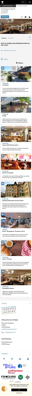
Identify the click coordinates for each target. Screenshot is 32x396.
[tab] (16, 303)
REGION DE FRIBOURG (8, 5)
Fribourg (3, 38)
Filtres (5, 59)
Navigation (4, 354)
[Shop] (29, 17)
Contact (4, 303)
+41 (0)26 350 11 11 (10, 332)
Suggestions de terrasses (9, 50)
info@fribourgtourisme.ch (9, 329)
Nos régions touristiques (22, 5)
